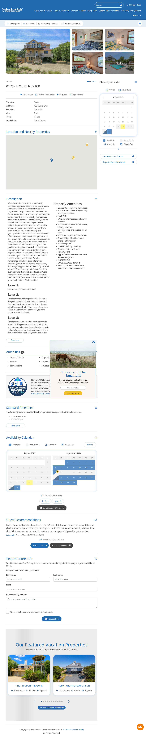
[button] (73, 381)
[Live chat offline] (140, 727)
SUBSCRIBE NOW (73, 393)
